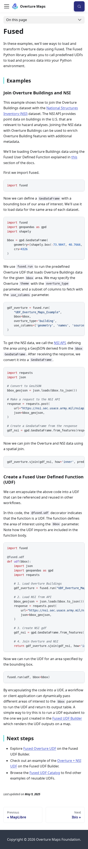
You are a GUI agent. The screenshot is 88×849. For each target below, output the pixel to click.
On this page (16, 19)
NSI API (60, 342)
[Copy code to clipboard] (79, 185)
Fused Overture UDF (39, 748)
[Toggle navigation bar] (6, 6)
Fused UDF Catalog (44, 772)
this (74, 157)
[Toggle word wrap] (71, 222)
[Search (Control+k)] (79, 6)
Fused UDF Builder (67, 718)
